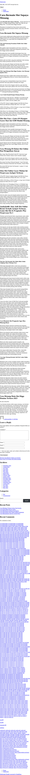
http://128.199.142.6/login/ (19, 760)
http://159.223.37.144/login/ (20, 742)
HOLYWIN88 (16, 601)
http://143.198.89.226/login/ (20, 745)
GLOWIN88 (3, 592)
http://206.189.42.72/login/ (6, 763)
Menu (2, 7)
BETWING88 (18, 533)
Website (2, 448)
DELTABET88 (14, 555)
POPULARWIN (12, 667)
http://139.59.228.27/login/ (6, 744)
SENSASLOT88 (18, 682)
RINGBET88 (26, 678)
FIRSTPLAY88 (18, 573)
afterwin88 (7, 731)
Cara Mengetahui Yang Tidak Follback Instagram (12, 512)
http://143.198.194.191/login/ (21, 766)
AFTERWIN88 (4, 523)
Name (2, 442)
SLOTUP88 (11, 691)
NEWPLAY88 (3, 638)
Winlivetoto (3, 2)
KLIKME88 (3, 615)
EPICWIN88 (26, 565)
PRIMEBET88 (20, 673)
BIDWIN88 (17, 537)
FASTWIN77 (3, 570)
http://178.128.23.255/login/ (20, 767)
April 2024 (5, 472)
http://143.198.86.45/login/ (20, 738)
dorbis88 (14, 737)
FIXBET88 (3, 579)
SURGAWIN (3, 700)
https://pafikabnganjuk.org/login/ (8, 756)
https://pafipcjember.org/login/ (22, 752)
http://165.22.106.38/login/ (19, 744)
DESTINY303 (19, 561)
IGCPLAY (25, 610)
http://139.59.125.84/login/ (20, 765)
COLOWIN (21, 541)
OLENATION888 (25, 646)
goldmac (2, 727)
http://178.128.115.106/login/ (21, 741)
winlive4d (2, 730)
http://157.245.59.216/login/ (7, 738)
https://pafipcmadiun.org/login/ (7, 753)
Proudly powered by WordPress (13, 774)
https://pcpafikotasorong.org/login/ (8, 749)
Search (1, 498)
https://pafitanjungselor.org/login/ (8, 755)
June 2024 (5, 469)
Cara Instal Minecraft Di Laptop (8, 509)
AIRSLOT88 (11, 526)
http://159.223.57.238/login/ (7, 767)
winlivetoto (7, 419)
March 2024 (6, 474)
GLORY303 (13, 588)
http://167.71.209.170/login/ (20, 763)
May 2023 (5, 487)
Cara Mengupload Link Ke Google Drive (10, 513)
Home (4, 10)
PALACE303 (12, 652)
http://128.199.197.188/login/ (20, 762)
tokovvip (6, 716)
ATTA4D (16, 530)
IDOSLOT (13, 608)
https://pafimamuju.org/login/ (20, 747)
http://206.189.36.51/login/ (6, 747)
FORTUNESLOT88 (11, 581)
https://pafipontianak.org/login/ (7, 759)
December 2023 (7, 478)
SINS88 (19, 688)
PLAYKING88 (18, 656)
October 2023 (6, 481)
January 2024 (6, 476)
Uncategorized (6, 495)
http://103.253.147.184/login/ (7, 765)
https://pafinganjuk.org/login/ (22, 759)
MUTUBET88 (20, 631)
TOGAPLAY (3, 704)
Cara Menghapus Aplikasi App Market (9, 511)
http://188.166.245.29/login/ (7, 745)
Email (2, 445)
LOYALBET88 (8, 621)
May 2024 (5, 471)
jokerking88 (23, 736)
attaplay (7, 733)
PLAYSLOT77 (4, 662)
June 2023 (5, 486)
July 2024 (5, 468)
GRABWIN (10, 597)
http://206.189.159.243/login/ (7, 741)
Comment (3, 429)
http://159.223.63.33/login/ (6, 760)
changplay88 (3, 725)
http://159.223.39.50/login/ (6, 742)
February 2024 (6, 475)
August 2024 (6, 467)
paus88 (1, 720)
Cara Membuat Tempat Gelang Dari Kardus (10, 508)
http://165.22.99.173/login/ (6, 740)
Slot (17, 419)
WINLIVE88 (3, 711)
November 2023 (7, 479)
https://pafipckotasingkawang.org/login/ (9, 751)
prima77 (16, 714)
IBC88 (23, 605)
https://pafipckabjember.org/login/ (8, 758)
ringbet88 (2, 734)
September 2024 (7, 465)
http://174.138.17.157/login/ (20, 740)
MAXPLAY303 (4, 627)
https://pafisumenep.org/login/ (7, 752)
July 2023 (5, 485)
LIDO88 (8, 619)
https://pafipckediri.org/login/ (7, 748)
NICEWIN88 (18, 642)
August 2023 (6, 483)
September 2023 (7, 482)
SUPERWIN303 (17, 695)
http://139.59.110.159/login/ (6, 766)
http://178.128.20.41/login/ (6, 762)
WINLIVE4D (3, 709)
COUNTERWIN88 (11, 548)
